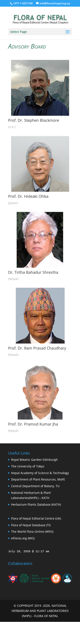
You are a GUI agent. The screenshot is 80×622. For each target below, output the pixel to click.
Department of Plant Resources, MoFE (38, 479)
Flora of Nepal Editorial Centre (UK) (36, 518)
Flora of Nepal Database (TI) (31, 525)
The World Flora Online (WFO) (32, 531)
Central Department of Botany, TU (35, 486)
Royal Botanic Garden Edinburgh (34, 460)
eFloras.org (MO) (23, 538)
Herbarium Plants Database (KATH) (36, 504)
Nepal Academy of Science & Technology (40, 473)
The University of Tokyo (27, 466)
